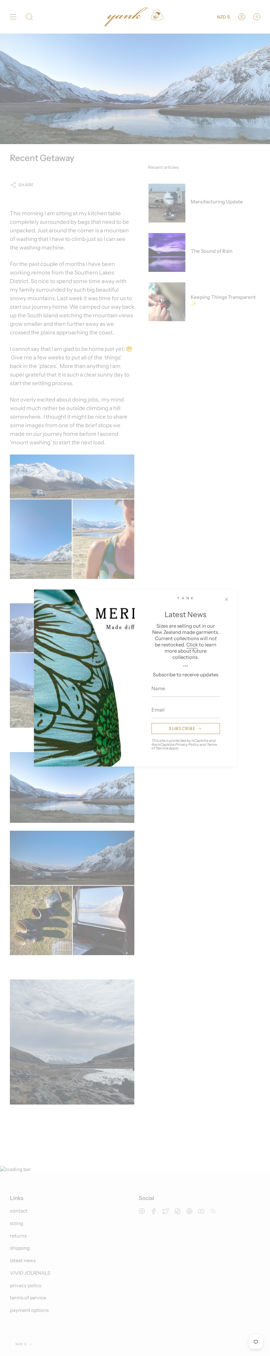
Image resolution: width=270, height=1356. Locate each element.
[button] (29, 17)
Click (192, 644)
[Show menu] (13, 17)
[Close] (226, 599)
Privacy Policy (187, 744)
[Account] (242, 17)
